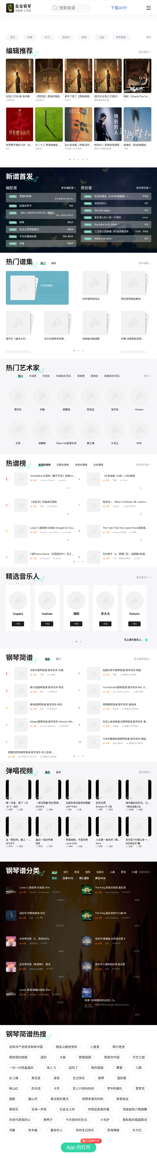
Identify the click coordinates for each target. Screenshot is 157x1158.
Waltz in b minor (103, 238)
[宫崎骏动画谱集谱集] (94, 323)
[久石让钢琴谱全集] (115, 430)
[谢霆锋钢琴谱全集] (66, 396)
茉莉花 (13, 1109)
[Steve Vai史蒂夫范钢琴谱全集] (66, 430)
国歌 (12, 1099)
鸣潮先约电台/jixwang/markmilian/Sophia (112, 1005)
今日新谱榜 (46, 285)
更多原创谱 (142, 188)
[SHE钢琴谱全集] (139, 430)
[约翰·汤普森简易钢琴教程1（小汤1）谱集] (133, 323)
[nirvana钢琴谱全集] (139, 396)
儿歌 (101, 37)
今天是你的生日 (76, 1120)
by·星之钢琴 (138, 692)
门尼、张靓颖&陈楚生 (122, 558)
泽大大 (68, 100)
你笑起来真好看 (98, 1109)
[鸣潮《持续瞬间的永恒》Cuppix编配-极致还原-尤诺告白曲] (87, 992)
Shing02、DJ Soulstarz (49, 532)
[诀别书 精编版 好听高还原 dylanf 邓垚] (87, 941)
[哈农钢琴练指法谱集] (94, 283)
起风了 (73, 1067)
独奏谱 (13, 196)
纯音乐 (65, 37)
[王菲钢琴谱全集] (18, 430)
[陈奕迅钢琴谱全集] (90, 396)
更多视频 (144, 772)
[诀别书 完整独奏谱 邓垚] (11, 915)
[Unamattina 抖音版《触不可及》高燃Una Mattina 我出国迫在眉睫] (21, 479)
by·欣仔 (137, 558)
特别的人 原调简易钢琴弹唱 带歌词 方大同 (117, 145)
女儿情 (13, 1078)
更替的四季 (25, 196)
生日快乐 (79, 1078)
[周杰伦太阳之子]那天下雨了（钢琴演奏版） (118, 96)
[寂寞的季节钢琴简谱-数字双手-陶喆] (93, 673)
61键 (134, 872)
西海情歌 (113, 1130)
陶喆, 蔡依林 (118, 743)
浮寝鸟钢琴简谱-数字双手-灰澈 (46, 670)
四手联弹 (121, 37)
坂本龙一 (116, 506)
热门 (42, 263)
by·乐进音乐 (52, 506)
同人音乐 (84, 878)
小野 (126, 148)
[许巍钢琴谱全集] (42, 396)
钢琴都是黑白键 (101, 100)
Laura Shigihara (112, 892)
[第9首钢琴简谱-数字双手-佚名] (21, 708)
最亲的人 (56, 1130)
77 (125, 100)
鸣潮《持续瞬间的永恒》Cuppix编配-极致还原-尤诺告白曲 (116, 1000)
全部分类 (144, 872)
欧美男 (81, 376)
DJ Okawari (45, 558)
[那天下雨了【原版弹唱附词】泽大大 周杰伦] (78, 76)
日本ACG (68, 878)
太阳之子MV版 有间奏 (18, 96)
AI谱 (34, 480)
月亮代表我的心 (20, 1120)
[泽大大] (105, 609)
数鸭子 (48, 1120)
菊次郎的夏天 (59, 1099)
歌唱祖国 (85, 1057)
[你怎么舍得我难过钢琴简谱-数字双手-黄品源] (93, 725)
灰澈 (42, 675)
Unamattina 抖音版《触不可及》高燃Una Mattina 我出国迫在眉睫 (65, 476)
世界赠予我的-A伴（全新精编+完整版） (27, 145)
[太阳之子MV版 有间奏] (19, 76)
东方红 (137, 1130)
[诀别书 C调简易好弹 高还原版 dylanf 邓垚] (87, 967)
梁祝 (57, 1078)
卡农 (57, 1088)
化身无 (38, 148)
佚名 (42, 692)
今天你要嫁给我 (27, 236)
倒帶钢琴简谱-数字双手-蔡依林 (119, 704)
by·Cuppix (89, 1007)
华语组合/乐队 (63, 376)
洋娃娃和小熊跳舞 (135, 1109)
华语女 (46, 376)
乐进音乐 (10, 100)
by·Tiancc (124, 480)
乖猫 (21, 243)
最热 (47, 772)
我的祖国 (97, 1067)
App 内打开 (79, 1147)
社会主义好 (67, 1109)
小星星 (95, 1047)
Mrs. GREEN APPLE (121, 692)
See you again (102, 210)
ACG (47, 37)
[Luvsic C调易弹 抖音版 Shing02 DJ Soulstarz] (21, 531)
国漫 (54, 878)
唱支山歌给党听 (66, 1047)
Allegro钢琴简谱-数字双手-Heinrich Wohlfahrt (54, 721)
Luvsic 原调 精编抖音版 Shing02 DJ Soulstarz (44, 990)
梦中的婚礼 (115, 1088)
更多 (148, 37)
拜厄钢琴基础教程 (131, 299)
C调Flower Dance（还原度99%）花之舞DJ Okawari (58, 554)
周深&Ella (33, 943)
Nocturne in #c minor (105, 224)
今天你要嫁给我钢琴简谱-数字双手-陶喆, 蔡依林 (129, 739)
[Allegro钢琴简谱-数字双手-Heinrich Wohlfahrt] (21, 725)
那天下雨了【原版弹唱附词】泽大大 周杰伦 (88, 96)
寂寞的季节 (25, 205)
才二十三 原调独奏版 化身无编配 (53, 145)
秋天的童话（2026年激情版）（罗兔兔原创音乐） (121, 196)
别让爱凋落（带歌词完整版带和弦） (84, 145)
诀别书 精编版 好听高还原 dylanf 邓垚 (115, 938)
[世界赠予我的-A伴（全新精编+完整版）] (19, 124)
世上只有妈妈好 (83, 1088)
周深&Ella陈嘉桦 (36, 969)
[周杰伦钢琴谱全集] (18, 396)
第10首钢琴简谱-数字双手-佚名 (47, 687)
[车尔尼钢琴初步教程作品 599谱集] (56, 323)
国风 (87, 872)
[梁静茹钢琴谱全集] (42, 430)
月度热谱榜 (63, 465)
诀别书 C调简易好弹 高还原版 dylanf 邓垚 (117, 964)
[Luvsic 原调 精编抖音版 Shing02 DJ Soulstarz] (11, 992)
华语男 (32, 376)
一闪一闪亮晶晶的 (21, 1067)
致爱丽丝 (122, 1099)
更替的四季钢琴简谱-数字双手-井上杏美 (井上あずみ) (37, 752)
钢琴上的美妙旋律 (102, 148)
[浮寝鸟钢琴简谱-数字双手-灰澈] (21, 673)
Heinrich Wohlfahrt (48, 726)
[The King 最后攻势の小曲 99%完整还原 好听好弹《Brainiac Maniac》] (87, 915)
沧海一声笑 (39, 1109)
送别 (43, 1057)
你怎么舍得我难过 (29, 229)
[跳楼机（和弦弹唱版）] (137, 124)
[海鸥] (76, 609)
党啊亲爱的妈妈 (92, 1099)
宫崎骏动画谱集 (91, 338)
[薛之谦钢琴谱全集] (90, 430)
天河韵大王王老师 (73, 148)
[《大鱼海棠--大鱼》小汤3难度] (93, 479)
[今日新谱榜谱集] (22, 288)
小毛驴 (104, 1120)
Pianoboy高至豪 (119, 532)
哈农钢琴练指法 (91, 299)
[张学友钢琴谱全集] (115, 396)
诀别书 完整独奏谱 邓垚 (32, 913)
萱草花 (140, 1088)
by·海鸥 (133, 532)
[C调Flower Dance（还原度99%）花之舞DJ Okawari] (21, 557)
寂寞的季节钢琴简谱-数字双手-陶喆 (122, 670)
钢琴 (101, 1078)
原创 (84, 37)
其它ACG (100, 878)
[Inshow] (47, 609)
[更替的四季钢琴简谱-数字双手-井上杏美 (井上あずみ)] (21, 742)
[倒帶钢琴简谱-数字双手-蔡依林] (93, 708)
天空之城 (138, 1057)
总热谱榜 (98, 465)
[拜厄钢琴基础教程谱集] (133, 283)
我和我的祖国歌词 (135, 1120)
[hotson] (134, 609)
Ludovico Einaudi (47, 480)
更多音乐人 (142, 577)
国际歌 (121, 1078)
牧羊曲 (32, 1130)
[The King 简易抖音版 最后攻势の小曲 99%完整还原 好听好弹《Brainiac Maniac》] (87, 890)
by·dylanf (62, 480)
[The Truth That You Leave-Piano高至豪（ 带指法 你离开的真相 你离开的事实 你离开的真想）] (93, 531)
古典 (29, 37)
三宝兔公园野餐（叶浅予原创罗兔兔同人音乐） (120, 231)
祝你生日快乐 (85, 1130)
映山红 (13, 1088)
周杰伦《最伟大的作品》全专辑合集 (25, 338)
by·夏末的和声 (130, 506)
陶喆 (115, 675)
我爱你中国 (111, 1057)
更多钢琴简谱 (141, 659)
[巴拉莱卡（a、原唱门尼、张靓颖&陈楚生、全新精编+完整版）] (93, 557)
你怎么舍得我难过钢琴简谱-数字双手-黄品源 (127, 721)
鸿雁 (12, 1130)
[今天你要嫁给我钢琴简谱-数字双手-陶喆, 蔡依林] (93, 742)
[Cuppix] (18, 609)
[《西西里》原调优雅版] (49, 76)
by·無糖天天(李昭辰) (128, 675)
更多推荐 (144, 52)
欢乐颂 (35, 1088)
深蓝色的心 (100, 203)
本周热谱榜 (44, 465)
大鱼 (63, 1057)
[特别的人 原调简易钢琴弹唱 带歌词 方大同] (108, 124)
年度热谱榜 (81, 465)
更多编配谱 (67, 188)
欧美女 (94, 376)
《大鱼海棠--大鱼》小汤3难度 (119, 476)
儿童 (112, 872)
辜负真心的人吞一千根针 (107, 217)
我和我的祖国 (18, 1057)
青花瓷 (35, 1078)
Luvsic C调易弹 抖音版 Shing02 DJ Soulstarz (54, 528)
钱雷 (115, 480)
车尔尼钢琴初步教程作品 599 (60, 338)
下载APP (118, 8)
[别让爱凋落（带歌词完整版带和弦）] (78, 124)
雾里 (119, 1067)
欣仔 (8, 148)
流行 (12, 37)
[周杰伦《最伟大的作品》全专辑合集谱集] (18, 323)
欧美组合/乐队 (112, 376)
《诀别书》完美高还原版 (43, 502)
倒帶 (21, 222)
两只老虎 (119, 1047)
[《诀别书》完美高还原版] (21, 505)
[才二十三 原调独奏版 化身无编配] (49, 124)
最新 (53, 263)
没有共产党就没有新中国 (26, 1047)
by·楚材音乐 (52, 692)
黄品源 (115, 726)
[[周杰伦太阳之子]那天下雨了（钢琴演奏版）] (108, 76)
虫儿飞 (51, 1067)
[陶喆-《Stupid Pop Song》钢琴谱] (137, 76)
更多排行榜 (142, 465)
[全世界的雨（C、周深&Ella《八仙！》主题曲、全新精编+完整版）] (11, 941)
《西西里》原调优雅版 (47, 96)
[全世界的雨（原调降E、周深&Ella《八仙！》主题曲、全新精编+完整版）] (11, 967)
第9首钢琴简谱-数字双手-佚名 (46, 704)
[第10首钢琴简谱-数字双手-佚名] (21, 690)
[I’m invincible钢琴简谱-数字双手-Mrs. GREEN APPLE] (93, 690)
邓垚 (42, 506)
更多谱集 (144, 263)
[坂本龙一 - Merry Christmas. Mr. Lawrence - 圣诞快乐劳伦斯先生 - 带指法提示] (93, 505)
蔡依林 (115, 709)
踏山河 (32, 1099)
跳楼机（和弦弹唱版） (136, 145)
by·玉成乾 (51, 675)
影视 (76, 872)
